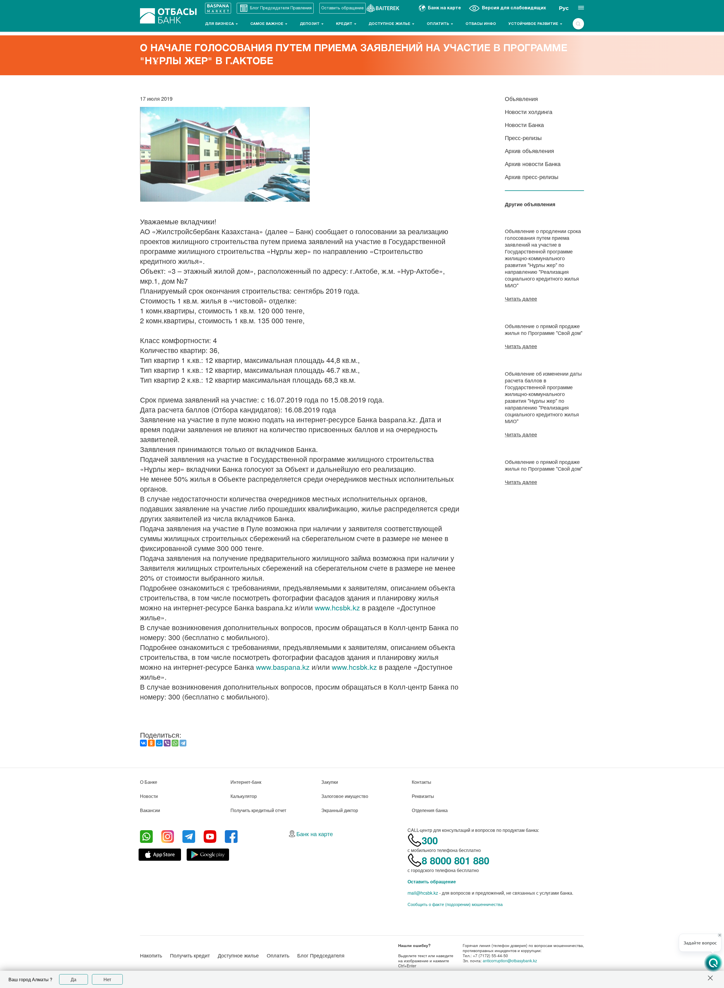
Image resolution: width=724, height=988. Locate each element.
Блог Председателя (320, 955)
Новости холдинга (528, 111)
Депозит (310, 24)
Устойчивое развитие (533, 24)
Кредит (345, 24)
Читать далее (521, 298)
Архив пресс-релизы (531, 177)
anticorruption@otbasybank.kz (510, 960)
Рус (564, 8)
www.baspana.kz (283, 667)
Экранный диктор (339, 810)
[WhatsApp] (175, 743)
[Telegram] (183, 743)
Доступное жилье (390, 24)
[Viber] (167, 743)
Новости (149, 796)
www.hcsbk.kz (337, 607)
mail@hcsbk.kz (423, 893)
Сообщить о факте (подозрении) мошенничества (455, 904)
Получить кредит (190, 955)
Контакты (421, 782)
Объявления (521, 98)
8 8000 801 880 (455, 860)
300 (430, 840)
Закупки (329, 782)
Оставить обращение (432, 881)
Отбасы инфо (481, 24)
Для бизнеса (220, 24)
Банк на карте (314, 834)
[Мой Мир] (159, 743)
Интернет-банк (245, 782)
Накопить (151, 955)
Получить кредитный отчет (258, 810)
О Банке (148, 782)
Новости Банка (524, 124)
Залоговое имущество (344, 796)
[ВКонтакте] (143, 743)
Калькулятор (243, 796)
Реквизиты (423, 796)
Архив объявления (529, 151)
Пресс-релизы (523, 138)
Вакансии (150, 810)
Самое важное (267, 24)
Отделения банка (430, 810)
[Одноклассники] (151, 743)
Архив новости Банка (533, 164)
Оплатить (438, 24)
